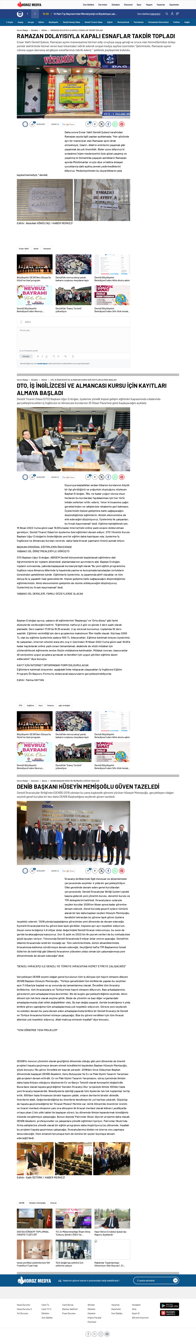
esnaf (36, 248)
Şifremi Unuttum (140, 1317)
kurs (41, 705)
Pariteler (92, 1321)
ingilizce (30, 705)
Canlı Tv (45, 1304)
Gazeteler (174, 4)
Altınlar (91, 1304)
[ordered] (54, 356)
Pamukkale (138, 22)
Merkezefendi (123, 22)
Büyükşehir (53, 22)
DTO (20, 705)
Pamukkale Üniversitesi (158, 22)
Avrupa (31, 22)
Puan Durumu (68, 1313)
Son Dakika (88, 4)
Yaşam (149, 4)
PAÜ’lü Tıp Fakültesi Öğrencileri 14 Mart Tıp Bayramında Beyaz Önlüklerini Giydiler (86, 13)
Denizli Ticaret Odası (93, 22)
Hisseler (92, 1313)
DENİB (21, 1203)
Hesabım (136, 1304)
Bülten (41, 22)
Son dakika (148, 13)
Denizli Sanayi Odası (71, 22)
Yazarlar (161, 4)
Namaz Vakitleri (70, 1309)
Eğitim (110, 22)
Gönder (26, 356)
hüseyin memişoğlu (37, 1203)
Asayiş (20, 22)
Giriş (134, 1309)
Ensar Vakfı (24, 248)
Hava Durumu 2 (24, 1309)
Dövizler (45, 1313)
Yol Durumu (22, 1313)
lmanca (50, 705)
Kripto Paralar (95, 1317)
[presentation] (27, 13)
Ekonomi (128, 4)
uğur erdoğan (64, 705)
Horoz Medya (22, 30)
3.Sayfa (9, 22)
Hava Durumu (23, 1304)
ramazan (47, 248)
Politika (176, 22)
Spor (139, 4)
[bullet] (58, 356)
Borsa (44, 781)
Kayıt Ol (135, 1313)
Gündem (116, 4)
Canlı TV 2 (46, 1309)
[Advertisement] (40, 150)
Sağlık (187, 22)
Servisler (102, 4)
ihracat (53, 1203)
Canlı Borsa (67, 1304)
